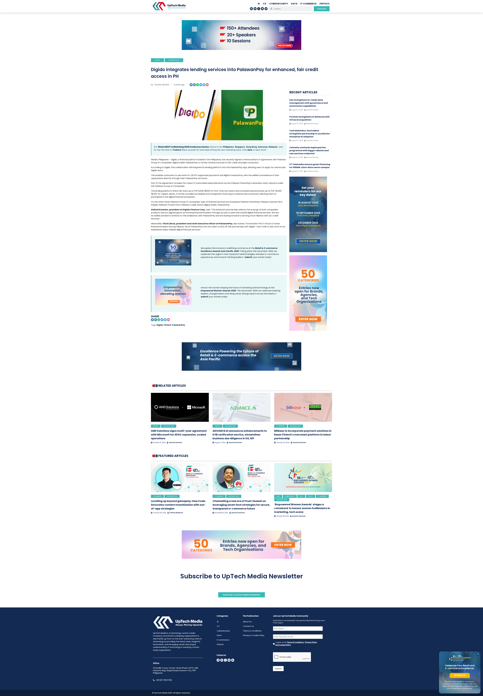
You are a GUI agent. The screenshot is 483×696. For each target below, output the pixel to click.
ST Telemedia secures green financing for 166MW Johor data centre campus (309, 166)
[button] (191, 84)
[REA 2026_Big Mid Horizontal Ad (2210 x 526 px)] (241, 370)
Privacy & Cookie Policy (253, 635)
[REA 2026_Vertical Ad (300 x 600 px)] (308, 251)
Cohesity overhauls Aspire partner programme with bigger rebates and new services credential (309, 150)
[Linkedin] (251, 8)
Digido (159, 325)
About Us (247, 621)
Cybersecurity (278, 3)
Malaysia (273, 147)
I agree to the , (296, 643)
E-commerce (308, 3)
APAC (278, 496)
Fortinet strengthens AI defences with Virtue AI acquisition (309, 118)
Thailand (176, 150)
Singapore (240, 147)
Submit (278, 668)
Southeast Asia (174, 60)
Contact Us (248, 626)
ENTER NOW (460, 675)
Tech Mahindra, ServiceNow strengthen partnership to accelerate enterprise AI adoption (309, 133)
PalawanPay (178, 325)
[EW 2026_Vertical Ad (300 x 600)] (308, 330)
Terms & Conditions (252, 630)
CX (264, 3)
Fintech (324, 3)
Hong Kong (251, 147)
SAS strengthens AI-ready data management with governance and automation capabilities (308, 102)
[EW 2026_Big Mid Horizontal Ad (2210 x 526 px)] (241, 558)
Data (294, 3)
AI (259, 3)
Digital (310, 496)
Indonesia (263, 147)
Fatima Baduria (176, 513)
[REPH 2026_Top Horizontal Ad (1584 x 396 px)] (241, 49)
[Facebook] (255, 8)
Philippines (228, 147)
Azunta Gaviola (175, 443)
